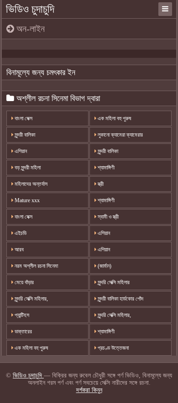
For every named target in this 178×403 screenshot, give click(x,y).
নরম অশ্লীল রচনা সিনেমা (35, 266)
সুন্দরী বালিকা (24, 135)
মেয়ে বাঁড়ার (23, 282)
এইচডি (19, 233)
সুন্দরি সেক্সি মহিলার (113, 282)
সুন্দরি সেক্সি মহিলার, (30, 299)
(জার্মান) (103, 266)
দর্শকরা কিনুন (89, 390)
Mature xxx (26, 200)
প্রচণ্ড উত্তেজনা (112, 348)
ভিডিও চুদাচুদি (30, 9)
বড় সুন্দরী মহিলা (27, 167)
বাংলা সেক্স (22, 118)
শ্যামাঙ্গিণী (105, 167)
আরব (18, 249)
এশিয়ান (20, 151)
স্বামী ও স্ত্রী (107, 217)
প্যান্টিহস (21, 315)
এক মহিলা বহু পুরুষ (113, 118)
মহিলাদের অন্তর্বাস (30, 184)
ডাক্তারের (22, 331)
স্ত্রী (100, 184)
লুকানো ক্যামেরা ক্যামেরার (119, 135)
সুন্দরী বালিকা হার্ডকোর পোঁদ (119, 299)
